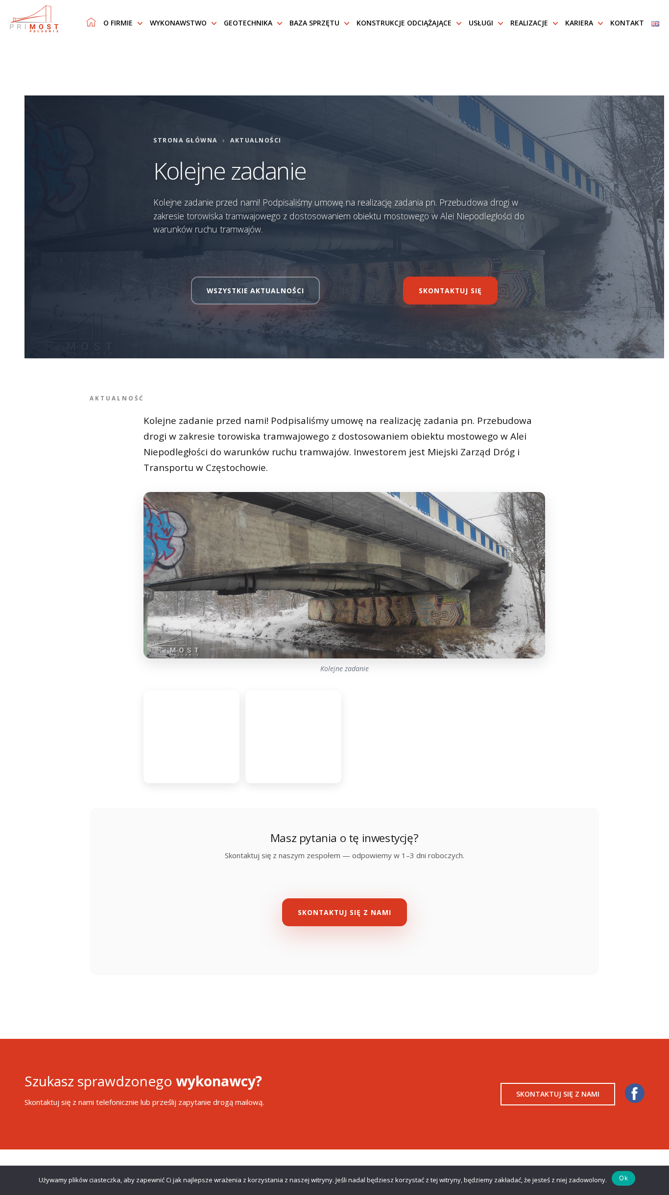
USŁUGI (481, 22)
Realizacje (529, 22)
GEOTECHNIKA (248, 22)
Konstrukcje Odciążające (404, 22)
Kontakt (627, 22)
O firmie (118, 22)
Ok (623, 1178)
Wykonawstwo (178, 22)
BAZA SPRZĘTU (314, 22)
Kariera (579, 22)
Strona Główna (91, 22)
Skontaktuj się (450, 290)
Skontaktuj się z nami (344, 912)
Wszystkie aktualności (255, 290)
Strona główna (185, 140)
